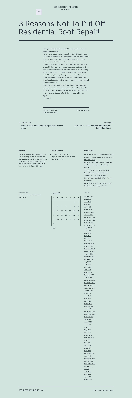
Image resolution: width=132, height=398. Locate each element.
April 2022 (87, 332)
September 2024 (89, 256)
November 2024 (89, 251)
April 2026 (87, 207)
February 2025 (89, 243)
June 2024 (87, 264)
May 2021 (87, 343)
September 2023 (89, 288)
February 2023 (89, 306)
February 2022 (89, 337)
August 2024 (88, 259)
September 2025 (89, 225)
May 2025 (87, 236)
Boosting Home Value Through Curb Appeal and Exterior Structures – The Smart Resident (98, 165)
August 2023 (88, 290)
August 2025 (88, 228)
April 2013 (87, 377)
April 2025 (87, 238)
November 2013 (89, 358)
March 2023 (88, 304)
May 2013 (87, 374)
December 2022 (89, 311)
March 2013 (88, 379)
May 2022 (87, 330)
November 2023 (89, 283)
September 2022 (89, 319)
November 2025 (89, 220)
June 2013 (87, 371)
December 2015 (89, 353)
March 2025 (88, 241)
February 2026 (89, 212)
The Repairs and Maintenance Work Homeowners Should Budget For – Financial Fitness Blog (98, 178)
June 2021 (87, 340)
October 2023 (88, 285)
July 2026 (87, 199)
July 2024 (87, 262)
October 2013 (88, 361)
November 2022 (89, 314)
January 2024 (88, 277)
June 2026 (87, 202)
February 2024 (89, 275)
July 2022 (87, 324)
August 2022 (88, 322)
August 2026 (88, 196)
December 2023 (89, 280)
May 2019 (87, 351)
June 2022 (87, 327)
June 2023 (87, 296)
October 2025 (88, 222)
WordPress (109, 390)
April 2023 (87, 301)
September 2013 (89, 364)
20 (66, 215)
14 (70, 211)
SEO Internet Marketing (66, 7)
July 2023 (87, 293)
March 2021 (88, 348)
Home (87, 110)
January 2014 (88, 356)
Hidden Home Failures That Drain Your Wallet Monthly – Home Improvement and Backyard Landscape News (98, 157)
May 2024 (87, 267)
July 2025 (87, 230)
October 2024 (89, 254)
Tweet (39, 11)
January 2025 (88, 246)
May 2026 (87, 204)
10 (53, 211)
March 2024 (88, 272)
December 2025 (89, 217)
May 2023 (87, 298)
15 (74, 211)
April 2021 (87, 345)
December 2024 (89, 249)
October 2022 (88, 317)
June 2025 (87, 233)
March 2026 (88, 209)
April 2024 (87, 269)
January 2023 (88, 309)
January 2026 (88, 215)
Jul (54, 228)
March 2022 (88, 335)
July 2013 (87, 369)
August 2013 (88, 366)
